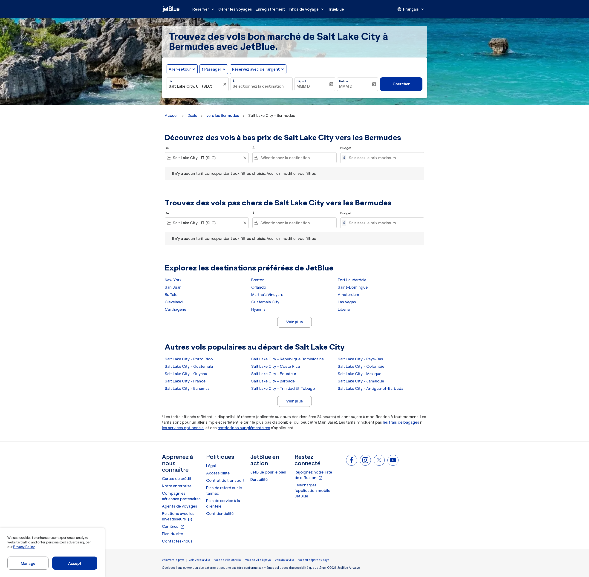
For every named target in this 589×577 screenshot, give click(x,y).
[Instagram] (365, 460)
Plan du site (172, 533)
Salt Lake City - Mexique (359, 373)
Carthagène (175, 309)
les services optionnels (183, 427)
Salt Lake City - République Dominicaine (287, 359)
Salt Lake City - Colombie (361, 366)
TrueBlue (336, 9)
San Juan (173, 287)
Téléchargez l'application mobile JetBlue (312, 490)
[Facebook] (351, 460)
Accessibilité (218, 473)
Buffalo (171, 294)
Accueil (171, 115)
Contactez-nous (177, 541)
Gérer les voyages (235, 9)
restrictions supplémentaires (244, 427)
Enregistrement (270, 9)
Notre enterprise (176, 486)
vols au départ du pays (313, 560)
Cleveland (174, 302)
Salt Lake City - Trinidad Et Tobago (283, 388)
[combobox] (195, 86)
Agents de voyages (179, 506)
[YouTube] (392, 460)
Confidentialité (220, 513)
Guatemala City (265, 302)
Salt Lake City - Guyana (186, 373)
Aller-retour (180, 69)
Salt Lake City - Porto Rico (189, 359)
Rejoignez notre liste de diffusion (313, 475)
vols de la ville (284, 560)
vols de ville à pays (258, 560)
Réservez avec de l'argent (256, 69)
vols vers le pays (173, 560)
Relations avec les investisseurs (178, 516)
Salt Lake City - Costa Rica (275, 366)
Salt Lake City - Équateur (273, 373)
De (171, 81)
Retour (344, 81)
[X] (379, 460)
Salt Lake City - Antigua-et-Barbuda (370, 388)
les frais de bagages (401, 422)
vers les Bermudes (222, 115)
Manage (28, 563)
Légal (211, 465)
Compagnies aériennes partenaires (181, 496)
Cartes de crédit (176, 478)
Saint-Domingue (353, 287)
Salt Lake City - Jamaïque (361, 381)
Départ (301, 81)
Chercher (401, 84)
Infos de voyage (307, 9)
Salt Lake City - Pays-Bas (360, 359)
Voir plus (294, 322)
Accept (74, 563)
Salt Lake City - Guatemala (189, 366)
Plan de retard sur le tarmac (224, 490)
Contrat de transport (225, 480)
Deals (192, 115)
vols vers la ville (199, 560)
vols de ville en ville (227, 560)
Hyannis (258, 309)
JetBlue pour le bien (268, 472)
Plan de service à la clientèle (223, 503)
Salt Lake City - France (185, 381)
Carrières (173, 526)
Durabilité (259, 479)
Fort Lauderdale (352, 280)
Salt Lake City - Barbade (273, 381)
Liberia (344, 309)
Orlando (258, 287)
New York (173, 280)
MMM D (303, 86)
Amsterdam (348, 294)
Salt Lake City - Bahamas (187, 388)
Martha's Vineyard (267, 294)
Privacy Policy (24, 547)
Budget (346, 148)
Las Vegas (347, 302)
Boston (258, 280)
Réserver (203, 9)
